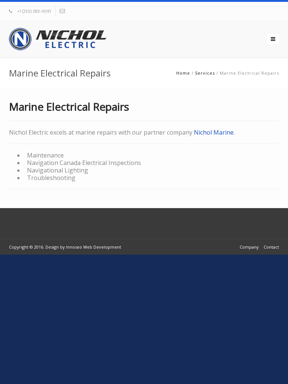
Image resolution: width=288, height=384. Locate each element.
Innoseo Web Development (93, 247)
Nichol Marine (214, 132)
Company (249, 247)
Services (205, 73)
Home (183, 73)
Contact (271, 247)
